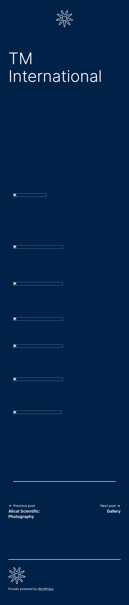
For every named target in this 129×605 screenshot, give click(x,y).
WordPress (45, 589)
